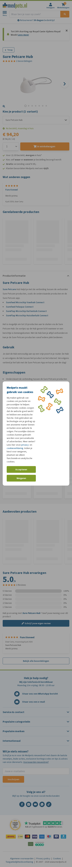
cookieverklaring (15, 448)
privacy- (25, 444)
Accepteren (21, 469)
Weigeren (21, 478)
